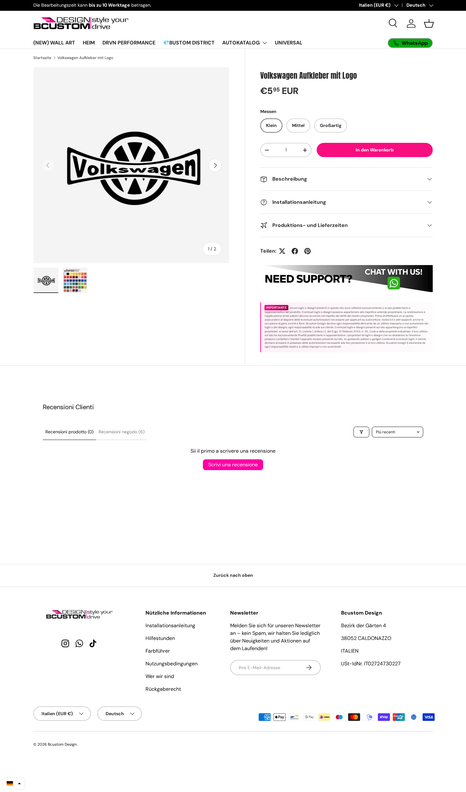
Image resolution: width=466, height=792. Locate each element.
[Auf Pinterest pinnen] (307, 251)
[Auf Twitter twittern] (282, 251)
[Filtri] (361, 432)
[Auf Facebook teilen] (294, 251)
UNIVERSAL (288, 42)
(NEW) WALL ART (54, 42)
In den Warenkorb (375, 150)
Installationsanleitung (170, 625)
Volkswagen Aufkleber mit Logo (85, 57)
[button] (429, 23)
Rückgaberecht (163, 689)
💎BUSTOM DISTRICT (189, 42)
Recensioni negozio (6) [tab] (122, 432)
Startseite (42, 57)
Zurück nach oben (233, 575)
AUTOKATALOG (241, 42)
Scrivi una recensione (233, 464)
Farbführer (158, 651)
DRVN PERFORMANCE (128, 42)
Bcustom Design (62, 744)
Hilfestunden (160, 638)
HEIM (89, 42)
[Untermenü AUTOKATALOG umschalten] (265, 43)
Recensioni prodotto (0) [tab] (69, 432)
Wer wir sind (160, 676)
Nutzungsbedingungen (171, 663)
